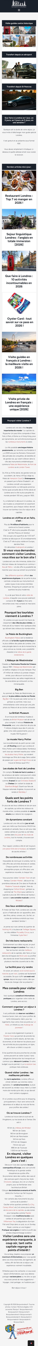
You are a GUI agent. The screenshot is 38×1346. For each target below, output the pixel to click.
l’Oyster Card (8, 1036)
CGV (31, 1307)
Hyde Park (23, 935)
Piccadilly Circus (23, 932)
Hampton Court (16, 478)
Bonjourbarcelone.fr (13, 1314)
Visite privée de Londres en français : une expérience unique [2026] (19, 404)
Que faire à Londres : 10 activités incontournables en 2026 (19, 281)
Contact (14, 1307)
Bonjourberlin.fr (26, 1317)
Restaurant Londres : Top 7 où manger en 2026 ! (19, 199)
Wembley (22, 792)
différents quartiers (16, 575)
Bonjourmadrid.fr (13, 1319)
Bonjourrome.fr (24, 1312)
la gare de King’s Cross (22, 760)
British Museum (18, 719)
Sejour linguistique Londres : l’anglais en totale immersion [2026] (19, 239)
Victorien (8, 1182)
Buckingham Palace (12, 638)
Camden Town (24, 878)
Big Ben (6, 699)
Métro (10, 567)
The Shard (18, 892)
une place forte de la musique (14, 849)
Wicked (19, 900)
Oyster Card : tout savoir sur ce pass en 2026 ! (19, 322)
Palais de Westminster (18, 464)
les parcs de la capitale (15, 1210)
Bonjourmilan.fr (19, 1322)
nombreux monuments (17, 442)
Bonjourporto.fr (13, 1312)
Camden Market (16, 881)
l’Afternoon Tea (9, 1221)
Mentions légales (23, 1307)
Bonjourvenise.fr (26, 1314)
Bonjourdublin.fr (24, 1319)
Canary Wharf (8, 1207)
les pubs (18, 835)
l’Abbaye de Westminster (22, 667)
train (15, 974)
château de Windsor (23, 1128)
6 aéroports (20, 547)
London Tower (24, 467)
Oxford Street (19, 889)
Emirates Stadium (28, 781)
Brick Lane (23, 956)
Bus (3, 567)
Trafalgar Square (29, 929)
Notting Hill (6, 929)
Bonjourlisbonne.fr (26, 1309)
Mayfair (28, 1213)
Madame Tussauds (12, 886)
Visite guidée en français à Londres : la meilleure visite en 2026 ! (19, 362)
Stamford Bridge (11, 786)
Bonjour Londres (19, 4)
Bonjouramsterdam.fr (13, 1317)
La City (31, 1204)
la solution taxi (30, 1064)
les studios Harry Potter (14, 754)
